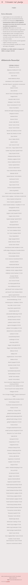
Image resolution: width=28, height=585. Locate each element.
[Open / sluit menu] (2, 2)
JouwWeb (8, 581)
